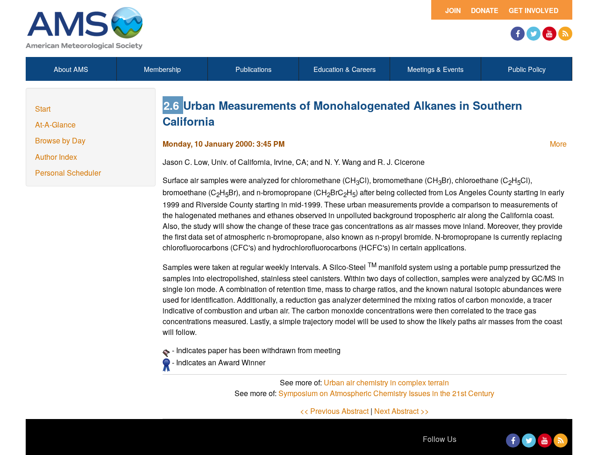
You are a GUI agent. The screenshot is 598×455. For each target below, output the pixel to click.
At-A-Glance (55, 124)
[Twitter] (534, 34)
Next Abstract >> (401, 410)
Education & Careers (344, 69)
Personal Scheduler (68, 172)
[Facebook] (518, 34)
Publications (253, 69)
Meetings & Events (435, 69)
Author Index (56, 156)
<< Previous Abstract (334, 410)
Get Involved (533, 10)
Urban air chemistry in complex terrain (386, 382)
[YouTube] (549, 34)
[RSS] (565, 34)
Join (453, 10)
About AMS (71, 69)
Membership (162, 69)
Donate (484, 10)
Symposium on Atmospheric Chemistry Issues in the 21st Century (386, 393)
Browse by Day (60, 140)
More (558, 143)
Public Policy (527, 69)
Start (42, 108)
